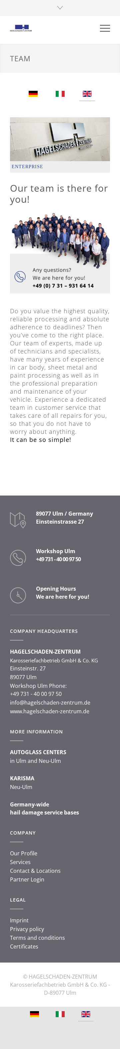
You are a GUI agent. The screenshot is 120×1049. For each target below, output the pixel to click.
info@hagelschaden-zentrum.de (50, 702)
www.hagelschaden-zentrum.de (49, 711)
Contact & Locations (35, 870)
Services (20, 862)
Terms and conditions (37, 937)
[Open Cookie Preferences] (12, 1040)
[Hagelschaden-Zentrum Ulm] (55, 28)
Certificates (24, 946)
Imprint (19, 920)
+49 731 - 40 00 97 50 (58, 559)
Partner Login (27, 879)
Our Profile (23, 853)
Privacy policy (27, 929)
